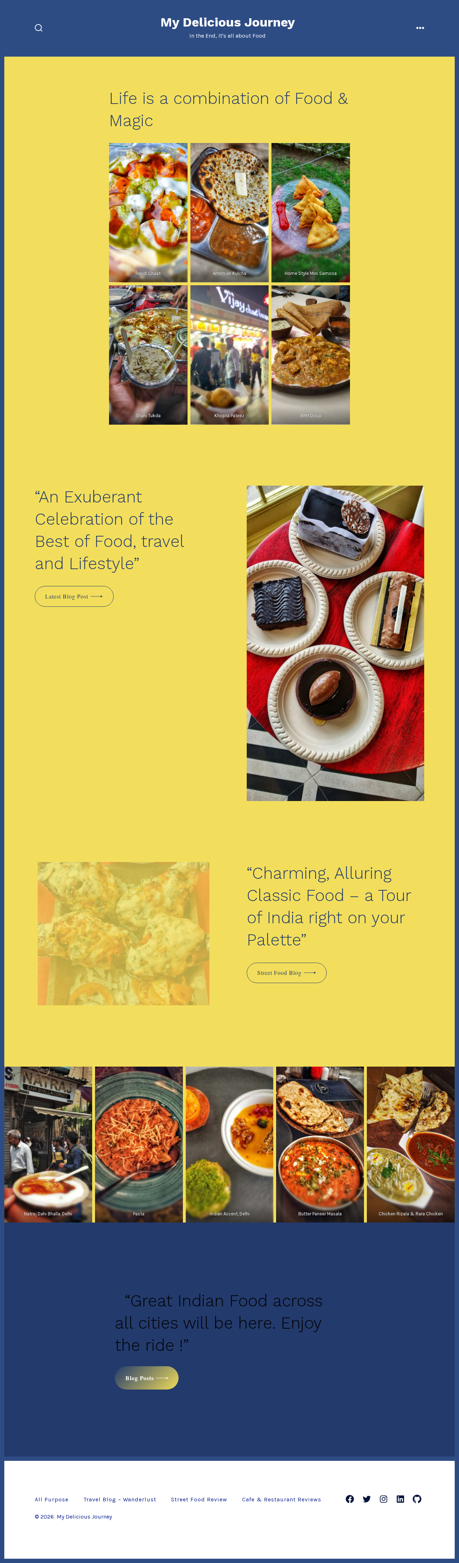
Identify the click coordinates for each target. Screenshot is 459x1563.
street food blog (279, 972)
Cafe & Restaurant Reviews (281, 1499)
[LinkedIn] (400, 1499)
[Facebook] (350, 1499)
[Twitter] (366, 1499)
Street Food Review (199, 1499)
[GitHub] (417, 1499)
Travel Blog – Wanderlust (120, 1499)
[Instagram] (383, 1499)
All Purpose (51, 1499)
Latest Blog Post (66, 596)
